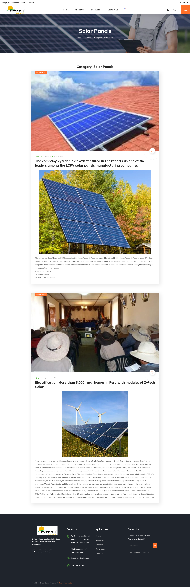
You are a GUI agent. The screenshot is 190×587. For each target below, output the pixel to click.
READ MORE (95, 111)
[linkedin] (46, 551)
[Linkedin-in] (187, 2)
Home (79, 38)
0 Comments (58, 156)
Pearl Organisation (66, 583)
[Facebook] (40, 551)
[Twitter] (184, 2)
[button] (168, 10)
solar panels (41, 73)
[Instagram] (51, 551)
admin (48, 156)
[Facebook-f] (180, 2)
